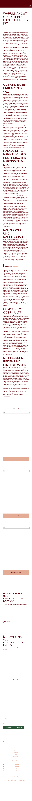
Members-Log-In (16, 760)
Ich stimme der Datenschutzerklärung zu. (15, 724)
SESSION (16, 515)
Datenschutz (22, 780)
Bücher (16, 752)
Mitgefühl (15, 266)
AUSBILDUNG (16, 572)
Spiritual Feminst (8, 135)
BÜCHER (16, 459)
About (16, 749)
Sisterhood (14, 346)
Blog (16, 754)
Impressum (14, 780)
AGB (8, 780)
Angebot (16, 750)
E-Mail (16, 776)
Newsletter (16, 756)
